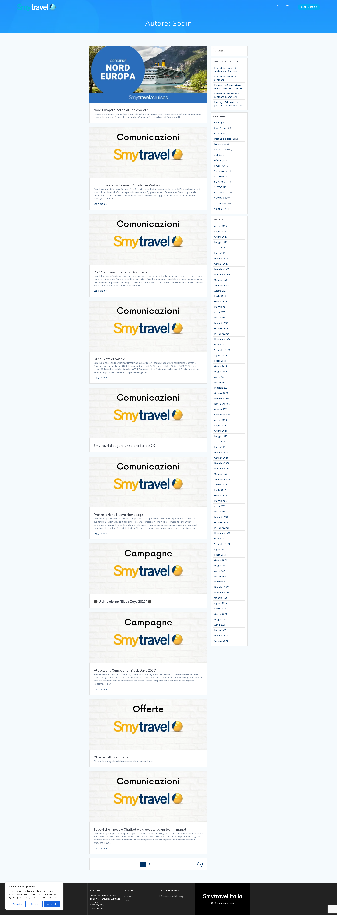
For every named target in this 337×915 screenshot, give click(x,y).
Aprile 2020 (219, 624)
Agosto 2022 (220, 484)
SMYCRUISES (220, 181)
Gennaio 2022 (221, 522)
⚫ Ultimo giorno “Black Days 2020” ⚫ (123, 602)
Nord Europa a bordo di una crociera (121, 110)
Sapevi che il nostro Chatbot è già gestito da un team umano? (140, 829)
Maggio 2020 (220, 619)
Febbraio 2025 (221, 323)
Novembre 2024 (222, 339)
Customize (17, 904)
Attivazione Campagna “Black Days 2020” (125, 670)
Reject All (35, 904)
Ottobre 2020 (220, 597)
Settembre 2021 (222, 544)
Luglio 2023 (220, 425)
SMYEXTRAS (220, 187)
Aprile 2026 (219, 247)
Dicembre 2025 (221, 269)
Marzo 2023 (220, 447)
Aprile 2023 (219, 441)
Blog (128, 900)
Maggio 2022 (220, 500)
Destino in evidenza (224, 138)
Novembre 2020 (222, 592)
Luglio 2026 (220, 231)
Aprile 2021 (219, 570)
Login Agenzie (309, 7)
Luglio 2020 (220, 608)
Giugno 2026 (220, 236)
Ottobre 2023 (220, 409)
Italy (289, 5)
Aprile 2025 (219, 312)
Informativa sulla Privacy (171, 896)
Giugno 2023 (220, 430)
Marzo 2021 (220, 576)
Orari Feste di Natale (109, 359)
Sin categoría (220, 171)
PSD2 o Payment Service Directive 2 (120, 272)
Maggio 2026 (220, 242)
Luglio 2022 (220, 490)
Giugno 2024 (220, 366)
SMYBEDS (219, 176)
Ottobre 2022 (220, 473)
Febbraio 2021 (221, 581)
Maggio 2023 (220, 436)
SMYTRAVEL (220, 203)
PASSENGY (219, 165)
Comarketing (220, 133)
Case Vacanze (221, 128)
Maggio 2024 (220, 371)
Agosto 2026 (220, 226)
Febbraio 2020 (221, 635)
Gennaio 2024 (221, 393)
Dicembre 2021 (221, 527)
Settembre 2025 (222, 285)
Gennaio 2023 (221, 457)
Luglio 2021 (220, 554)
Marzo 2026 (220, 253)
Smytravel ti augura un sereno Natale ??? (124, 446)
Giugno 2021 (220, 560)
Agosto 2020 (220, 603)
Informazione (221, 149)
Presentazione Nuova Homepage (118, 515)
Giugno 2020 (220, 614)
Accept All (51, 904)
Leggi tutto (99, 203)
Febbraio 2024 (221, 387)
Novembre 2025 (222, 274)
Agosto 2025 (220, 290)
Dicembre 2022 (221, 463)
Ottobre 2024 (220, 344)
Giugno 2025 (220, 301)
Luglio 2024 (220, 360)
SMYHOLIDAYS (221, 192)
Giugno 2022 (220, 495)
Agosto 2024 (220, 355)
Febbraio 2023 (221, 452)
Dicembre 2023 (221, 398)
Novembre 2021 (222, 533)
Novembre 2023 (222, 403)
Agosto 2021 (220, 549)
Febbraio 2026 (221, 258)
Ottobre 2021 (220, 538)
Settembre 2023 (222, 414)
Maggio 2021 (220, 565)
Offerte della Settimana (111, 757)
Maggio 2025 (220, 306)
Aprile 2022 (219, 506)
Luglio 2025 (220, 296)
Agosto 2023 (220, 420)
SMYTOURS (220, 198)
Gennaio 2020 (221, 641)
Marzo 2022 (220, 511)
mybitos (218, 155)
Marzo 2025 (220, 317)
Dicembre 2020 (221, 587)
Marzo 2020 (220, 630)
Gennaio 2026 (221, 263)
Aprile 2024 (219, 376)
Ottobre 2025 (220, 279)
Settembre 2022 (222, 479)
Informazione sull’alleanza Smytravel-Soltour (127, 185)
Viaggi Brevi (220, 208)
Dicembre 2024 (221, 333)
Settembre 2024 (222, 350)
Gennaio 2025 (221, 328)
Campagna (219, 122)
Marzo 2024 (220, 382)
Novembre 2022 (222, 468)
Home (280, 5)
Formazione (220, 144)
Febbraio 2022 (221, 517)
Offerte (217, 160)
